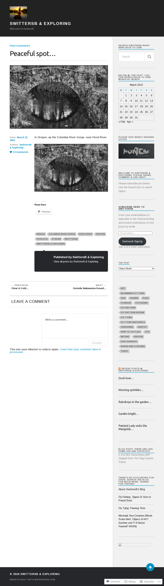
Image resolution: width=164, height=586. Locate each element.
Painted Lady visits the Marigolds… (133, 427)
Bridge (41, 234)
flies (146, 298)
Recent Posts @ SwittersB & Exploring (133, 369)
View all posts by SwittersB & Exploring (76, 261)
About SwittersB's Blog (132, 489)
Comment (97, 342)
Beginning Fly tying (132, 293)
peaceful (42, 239)
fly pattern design (132, 312)
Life (147, 332)
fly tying (126, 317)
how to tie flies (131, 332)
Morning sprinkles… (131, 389)
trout (124, 351)
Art (123, 288)
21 (121, 112)
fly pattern (128, 308)
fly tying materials (133, 322)
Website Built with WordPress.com (32, 579)
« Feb (122, 121)
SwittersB (71, 239)
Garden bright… (129, 413)
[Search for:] (136, 56)
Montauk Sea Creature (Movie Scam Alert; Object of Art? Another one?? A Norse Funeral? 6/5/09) (135, 521)
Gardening (127, 327)
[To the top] (150, 567)
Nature (125, 336)
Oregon (100, 234)
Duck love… (126, 378)
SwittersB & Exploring (40, 23)
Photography (20, 46)
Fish (123, 298)
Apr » (130, 121)
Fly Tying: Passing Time (132, 508)
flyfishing (141, 303)
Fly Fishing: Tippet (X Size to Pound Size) (135, 499)
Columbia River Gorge (62, 234)
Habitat (142, 327)
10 (136, 101)
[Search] (149, 56)
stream (56, 239)
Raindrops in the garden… (135, 401)
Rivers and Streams (133, 346)
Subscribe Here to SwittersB (131, 208)
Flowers (126, 303)
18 (141, 106)
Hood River (85, 234)
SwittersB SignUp (132, 241)
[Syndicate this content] (120, 368)
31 (136, 117)
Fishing (134, 298)
